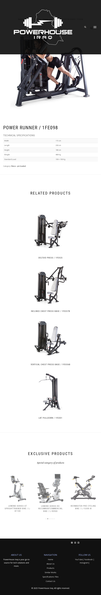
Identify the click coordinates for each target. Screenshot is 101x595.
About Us (50, 564)
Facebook (88, 559)
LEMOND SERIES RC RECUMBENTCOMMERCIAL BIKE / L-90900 (50, 508)
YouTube (79, 559)
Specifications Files (50, 576)
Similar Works (50, 572)
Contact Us (50, 581)
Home (50, 559)
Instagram (84, 562)
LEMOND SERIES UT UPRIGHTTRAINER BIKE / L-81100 (18, 508)
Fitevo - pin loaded (18, 166)
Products (50, 568)
